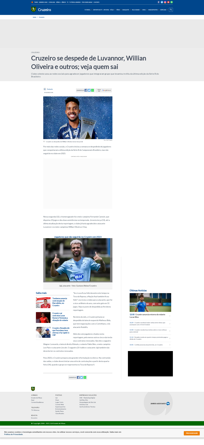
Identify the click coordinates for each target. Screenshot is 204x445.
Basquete (126, 10)
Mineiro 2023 (43, 2)
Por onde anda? (87, 2)
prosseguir (192, 433)
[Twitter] (162, 3)
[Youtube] (168, 3)
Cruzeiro (41, 17)
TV (67, 2)
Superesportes (60, 407)
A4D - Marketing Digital (87, 398)
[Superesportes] (33, 10)
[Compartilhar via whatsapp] (92, 91)
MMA (144, 10)
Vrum (57, 400)
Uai (56, 398)
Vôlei (112, 10)
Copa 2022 (52, 2)
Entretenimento (60, 409)
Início (34, 17)
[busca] (171, 10)
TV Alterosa (35, 410)
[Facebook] (158, 3)
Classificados (59, 413)
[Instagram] (165, 3)
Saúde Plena (59, 411)
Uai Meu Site (83, 400)
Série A (58, 2)
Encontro (34, 418)
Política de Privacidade (13, 434)
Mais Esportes (153, 10)
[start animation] (48, 242)
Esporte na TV (97, 9)
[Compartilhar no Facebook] (86, 91)
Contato (96, 2)
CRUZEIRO (35, 52)
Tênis (118, 10)
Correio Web (59, 404)
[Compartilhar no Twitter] (89, 91)
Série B (64, 2)
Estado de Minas (36, 398)
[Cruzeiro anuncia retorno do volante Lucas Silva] (150, 302)
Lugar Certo (59, 402)
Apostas (106, 9)
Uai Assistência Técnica (87, 407)
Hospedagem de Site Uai (87, 402)
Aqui (32, 400)
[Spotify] (171, 3)
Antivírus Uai (83, 404)
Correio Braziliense (37, 402)
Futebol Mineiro (75, 2)
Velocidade (136, 10)
